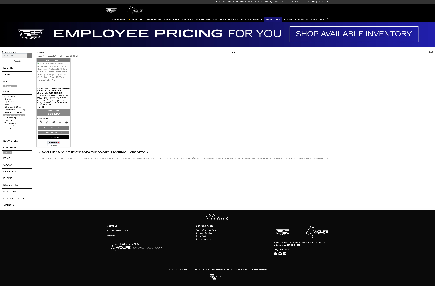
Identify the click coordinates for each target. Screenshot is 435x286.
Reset (16, 61)
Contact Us (172, 269)
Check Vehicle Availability (54, 128)
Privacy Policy (202, 269)
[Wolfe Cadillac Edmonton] (125, 10)
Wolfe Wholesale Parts (206, 230)
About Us (112, 226)
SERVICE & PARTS (204, 226)
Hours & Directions (117, 231)
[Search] (29, 55)
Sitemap (111, 235)
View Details (53, 137)
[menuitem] (17, 152)
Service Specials (203, 239)
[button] (119, 19)
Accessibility (186, 269)
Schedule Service (204, 233)
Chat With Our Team (53, 133)
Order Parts (201, 236)
